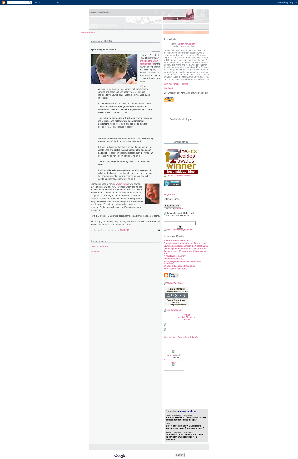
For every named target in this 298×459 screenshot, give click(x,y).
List (188, 315)
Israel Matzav (99, 12)
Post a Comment (100, 246)
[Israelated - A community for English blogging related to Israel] (173, 310)
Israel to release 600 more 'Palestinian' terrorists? (183, 262)
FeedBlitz (180, 208)
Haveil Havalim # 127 (174, 259)
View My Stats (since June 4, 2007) (181, 337)
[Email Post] (158, 230)
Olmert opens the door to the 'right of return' (185, 249)
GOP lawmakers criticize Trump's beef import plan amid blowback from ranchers (184, 437)
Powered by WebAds (88, 32)
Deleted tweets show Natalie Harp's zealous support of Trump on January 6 (185, 427)
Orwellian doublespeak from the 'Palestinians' (186, 246)
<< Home (95, 251)
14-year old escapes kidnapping (179, 266)
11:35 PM (124, 230)
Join (185, 319)
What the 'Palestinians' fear (177, 240)
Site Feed (168, 88)
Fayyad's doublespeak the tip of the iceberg (185, 243)
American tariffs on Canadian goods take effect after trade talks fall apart (186, 418)
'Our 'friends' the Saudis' (176, 269)
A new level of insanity (175, 256)
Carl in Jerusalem (186, 44)
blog (172, 355)
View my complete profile (176, 84)
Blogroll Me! (169, 194)
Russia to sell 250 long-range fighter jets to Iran (185, 252)
